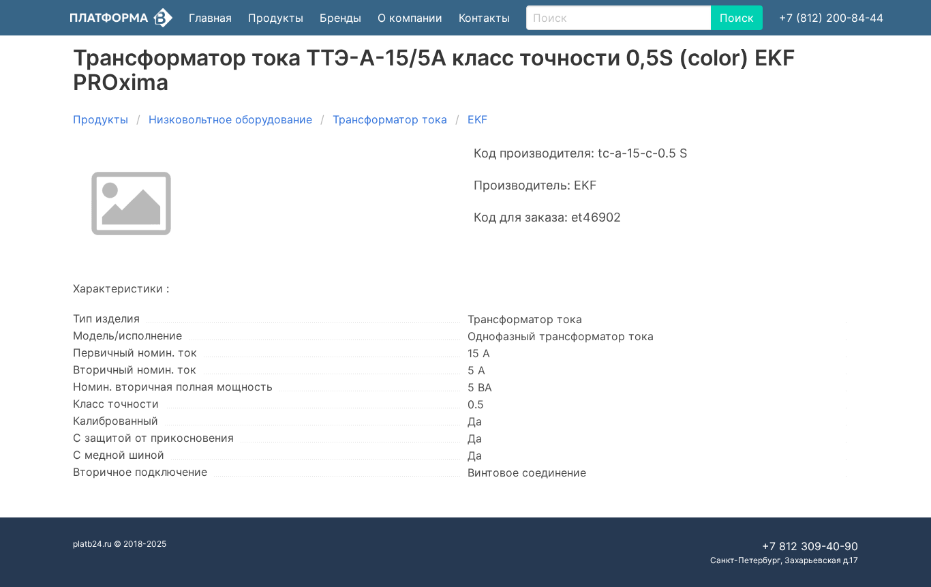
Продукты (275, 18)
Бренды (340, 18)
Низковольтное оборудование (230, 119)
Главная (210, 18)
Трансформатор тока (390, 119)
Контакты (484, 18)
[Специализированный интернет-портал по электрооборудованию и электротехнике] (121, 17)
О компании (410, 18)
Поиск (737, 18)
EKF (477, 119)
